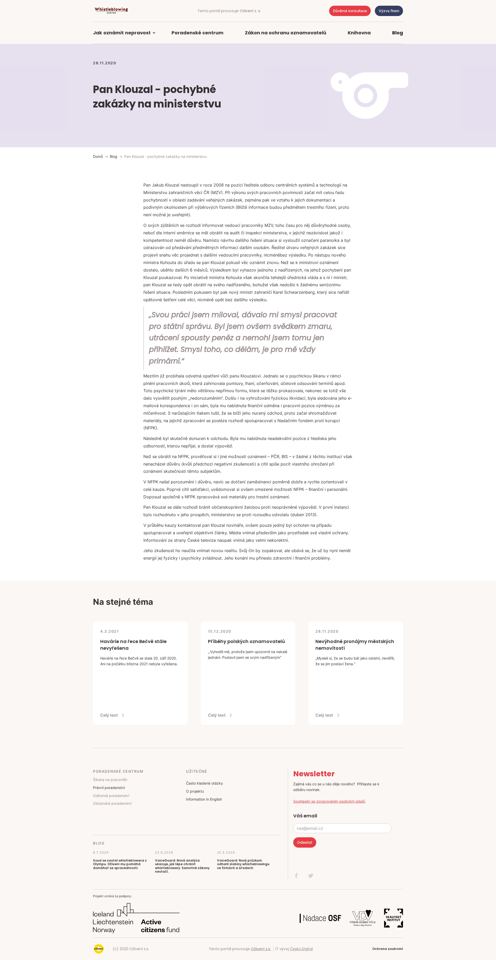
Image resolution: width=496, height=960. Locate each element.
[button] (127, 33)
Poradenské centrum (197, 32)
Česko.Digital (301, 948)
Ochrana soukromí (387, 949)
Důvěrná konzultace (350, 11)
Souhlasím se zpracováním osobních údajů (329, 801)
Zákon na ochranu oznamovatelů (285, 32)
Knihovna (359, 32)
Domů (98, 156)
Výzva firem (389, 11)
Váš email (305, 815)
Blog (397, 32)
